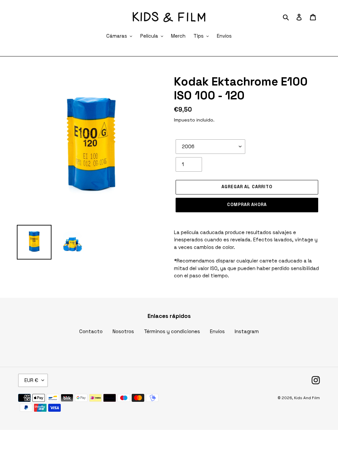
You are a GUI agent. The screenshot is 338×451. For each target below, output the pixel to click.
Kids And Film (307, 397)
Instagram (247, 331)
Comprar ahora (247, 204)
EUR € (31, 380)
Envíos (217, 331)
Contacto (91, 331)
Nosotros (123, 331)
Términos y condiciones (172, 331)
